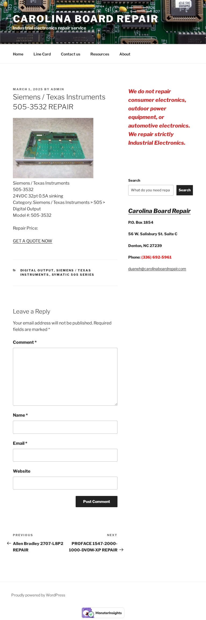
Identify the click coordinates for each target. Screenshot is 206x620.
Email (20, 443)
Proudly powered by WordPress (38, 595)
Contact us (70, 54)
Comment (25, 342)
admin (57, 89)
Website (21, 471)
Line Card (42, 54)
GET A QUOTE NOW (32, 241)
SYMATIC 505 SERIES (73, 275)
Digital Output (37, 270)
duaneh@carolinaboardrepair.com (157, 268)
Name (20, 415)
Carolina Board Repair (85, 19)
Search (134, 180)
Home (18, 54)
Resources (99, 54)
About (124, 54)
